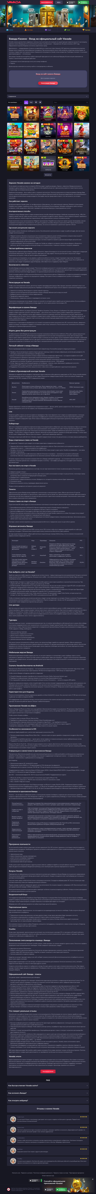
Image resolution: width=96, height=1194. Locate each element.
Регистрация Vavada (48, 1071)
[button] (2, 16)
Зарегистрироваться (46, 2)
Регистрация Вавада (48, 83)
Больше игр (48, 175)
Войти (58, 2)
